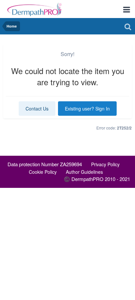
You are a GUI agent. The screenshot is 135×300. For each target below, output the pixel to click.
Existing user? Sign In (87, 108)
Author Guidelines (84, 172)
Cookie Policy (43, 172)
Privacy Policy (105, 164)
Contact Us (37, 108)
